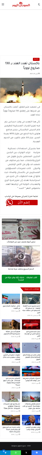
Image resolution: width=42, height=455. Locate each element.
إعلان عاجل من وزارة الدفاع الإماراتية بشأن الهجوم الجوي (31, 357)
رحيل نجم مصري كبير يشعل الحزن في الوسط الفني (32, 334)
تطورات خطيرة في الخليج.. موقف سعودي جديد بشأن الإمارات (11, 357)
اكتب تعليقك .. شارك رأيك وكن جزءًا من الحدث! (21, 279)
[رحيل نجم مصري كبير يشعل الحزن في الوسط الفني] (31, 324)
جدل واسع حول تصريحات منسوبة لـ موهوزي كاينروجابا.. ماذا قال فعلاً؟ (11, 406)
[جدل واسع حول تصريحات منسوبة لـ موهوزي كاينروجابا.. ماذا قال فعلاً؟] (11, 397)
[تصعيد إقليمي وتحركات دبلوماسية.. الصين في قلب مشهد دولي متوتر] (31, 397)
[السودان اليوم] (21, 5)
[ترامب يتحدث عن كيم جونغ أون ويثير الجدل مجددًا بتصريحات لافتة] (11, 420)
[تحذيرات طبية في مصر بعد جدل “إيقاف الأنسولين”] (31, 371)
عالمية (36, 59)
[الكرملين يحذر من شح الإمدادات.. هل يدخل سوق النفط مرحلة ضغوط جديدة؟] (11, 371)
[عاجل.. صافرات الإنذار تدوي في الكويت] (11, 299)
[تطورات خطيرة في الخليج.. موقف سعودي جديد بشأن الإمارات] (11, 348)
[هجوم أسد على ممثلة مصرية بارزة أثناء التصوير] (11, 324)
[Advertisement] (21, 31)
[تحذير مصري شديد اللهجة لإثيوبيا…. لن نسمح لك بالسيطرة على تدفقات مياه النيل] (31, 299)
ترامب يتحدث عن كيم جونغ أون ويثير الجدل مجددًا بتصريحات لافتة (11, 430)
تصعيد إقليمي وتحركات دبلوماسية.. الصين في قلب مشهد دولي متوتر (31, 406)
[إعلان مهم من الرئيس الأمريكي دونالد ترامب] (31, 420)
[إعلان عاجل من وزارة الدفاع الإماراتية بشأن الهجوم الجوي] (31, 348)
